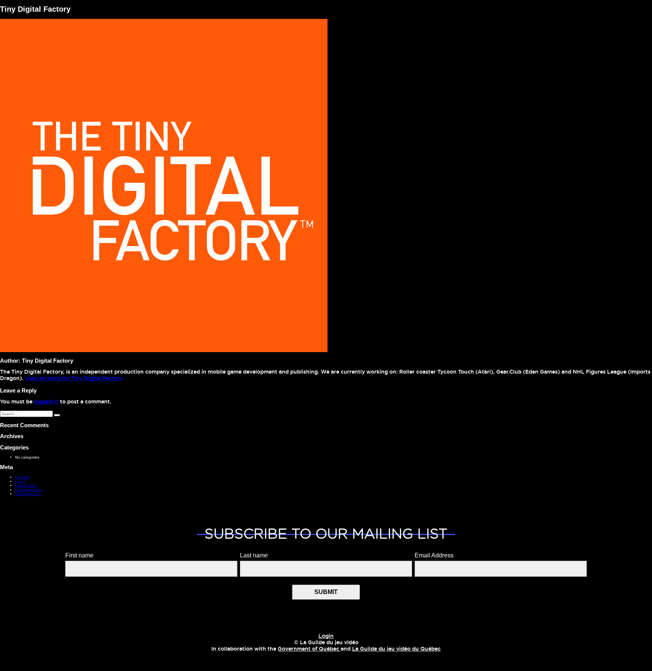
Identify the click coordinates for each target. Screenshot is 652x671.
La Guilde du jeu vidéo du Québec (396, 649)
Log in (20, 481)
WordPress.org (28, 494)
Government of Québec (309, 649)
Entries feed (25, 485)
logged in (46, 402)
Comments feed (29, 490)
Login (326, 636)
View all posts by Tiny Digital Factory (74, 378)
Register (22, 477)
